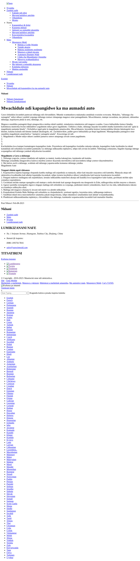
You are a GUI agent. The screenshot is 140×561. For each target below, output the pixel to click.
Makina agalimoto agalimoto (30, 49)
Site (2, 280)
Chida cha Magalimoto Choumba (32, 57)
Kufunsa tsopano (8, 259)
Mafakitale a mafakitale (11, 283)
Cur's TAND (107, 283)
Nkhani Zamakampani (16, 101)
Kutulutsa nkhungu (20, 67)
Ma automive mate (77, 283)
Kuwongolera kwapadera (23, 35)
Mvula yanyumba (19, 62)
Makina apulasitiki (20, 69)
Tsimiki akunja (24, 47)
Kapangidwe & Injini (21, 25)
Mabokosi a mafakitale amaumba (54, 283)
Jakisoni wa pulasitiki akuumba (25, 30)
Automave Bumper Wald (28, 54)
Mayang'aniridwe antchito (23, 15)
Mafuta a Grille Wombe (28, 45)
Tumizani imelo (7, 288)
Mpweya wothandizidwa (28, 59)
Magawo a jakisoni (30, 283)
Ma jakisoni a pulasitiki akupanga (26, 64)
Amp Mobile (11, 280)
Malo (9, 40)
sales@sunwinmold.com (17, 247)
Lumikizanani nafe (15, 74)
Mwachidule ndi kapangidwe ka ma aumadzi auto (28, 88)
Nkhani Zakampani (15, 99)
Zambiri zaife (12, 10)
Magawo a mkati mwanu (28, 52)
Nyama (10, 219)
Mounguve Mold (19, 42)
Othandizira (17, 18)
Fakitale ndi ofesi (19, 13)
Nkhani (10, 71)
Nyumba (10, 8)
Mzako (15, 20)
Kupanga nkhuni (19, 27)
